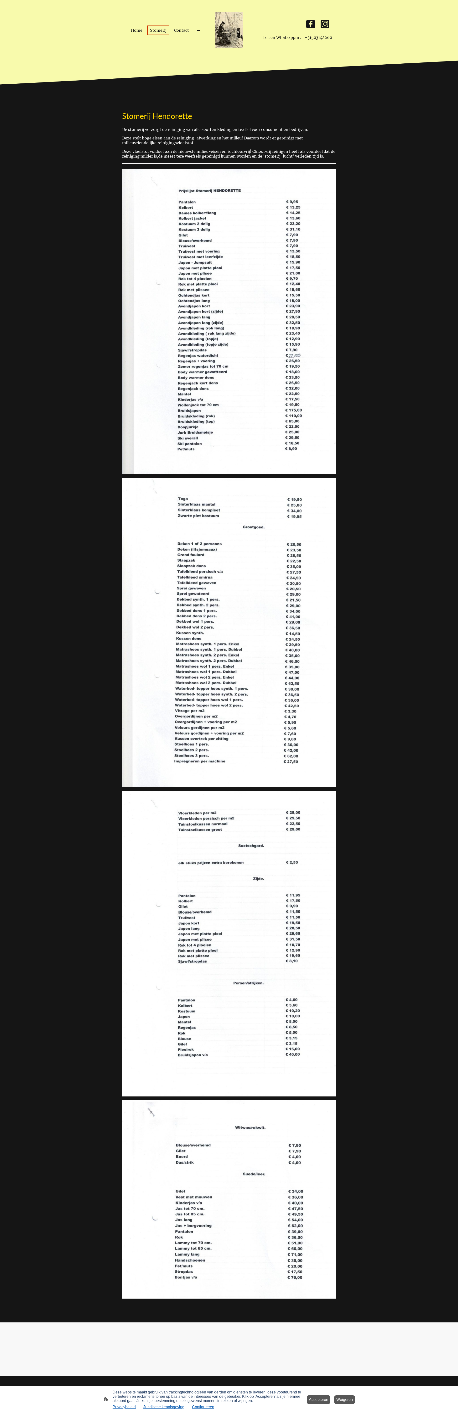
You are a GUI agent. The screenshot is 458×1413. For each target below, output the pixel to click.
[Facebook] (310, 24)
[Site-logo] (229, 30)
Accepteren (318, 1400)
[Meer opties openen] (198, 30)
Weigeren (344, 1400)
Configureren (203, 1407)
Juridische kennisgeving (163, 1407)
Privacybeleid (124, 1407)
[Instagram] (325, 24)
